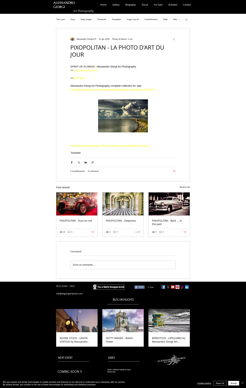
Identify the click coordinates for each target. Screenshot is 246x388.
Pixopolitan (116, 19)
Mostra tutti (185, 187)
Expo (73, 19)
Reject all (220, 383)
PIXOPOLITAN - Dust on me (76, 220)
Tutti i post (60, 19)
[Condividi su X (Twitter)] (78, 162)
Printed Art (102, 19)
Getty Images (86, 19)
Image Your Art (133, 19)
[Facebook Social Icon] (163, 287)
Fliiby (165, 19)
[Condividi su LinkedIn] (85, 162)
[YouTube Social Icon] (173, 287)
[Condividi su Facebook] (71, 162)
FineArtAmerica (151, 19)
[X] (168, 287)
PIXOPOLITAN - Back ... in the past (167, 222)
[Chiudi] (242, 383)
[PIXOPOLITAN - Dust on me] (76, 203)
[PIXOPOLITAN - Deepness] (123, 203)
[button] (115, 4)
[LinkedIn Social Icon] (187, 287)
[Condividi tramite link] (92, 162)
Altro (175, 19)
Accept (234, 383)
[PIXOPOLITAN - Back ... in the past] (169, 203)
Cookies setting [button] (204, 383)
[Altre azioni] (174, 39)
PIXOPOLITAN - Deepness (121, 220)
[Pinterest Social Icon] (177, 287)
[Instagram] (182, 287)
